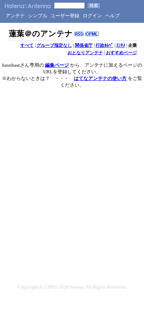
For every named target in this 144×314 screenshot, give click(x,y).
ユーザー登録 (65, 15)
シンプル (37, 15)
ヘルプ (112, 15)
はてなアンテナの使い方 (100, 78)
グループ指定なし (54, 45)
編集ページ (57, 65)
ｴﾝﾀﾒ (120, 45)
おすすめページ (121, 52)
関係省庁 (84, 45)
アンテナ (15, 15)
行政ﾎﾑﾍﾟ (104, 45)
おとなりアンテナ (85, 52)
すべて (27, 45)
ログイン (92, 15)
